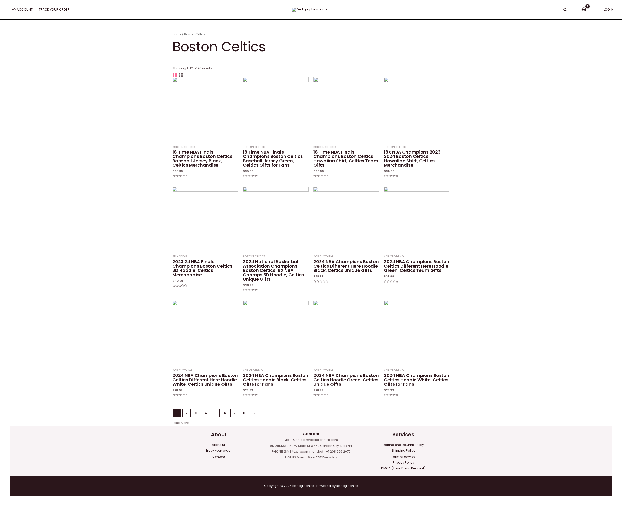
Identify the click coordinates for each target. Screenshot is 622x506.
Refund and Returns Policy (403, 444)
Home (177, 34)
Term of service (403, 456)
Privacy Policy (403, 462)
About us (219, 444)
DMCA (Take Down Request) (403, 468)
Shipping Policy (403, 450)
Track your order (219, 450)
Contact (218, 456)
